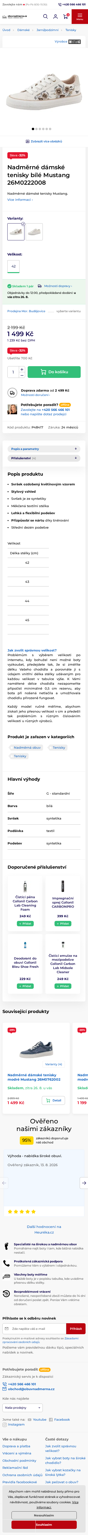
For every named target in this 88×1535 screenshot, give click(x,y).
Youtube (39, 1419)
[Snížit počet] (22, 375)
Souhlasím (44, 1524)
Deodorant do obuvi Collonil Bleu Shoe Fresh (25, 962)
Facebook (62, 1419)
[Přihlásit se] (55, 16)
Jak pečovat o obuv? (61, 1482)
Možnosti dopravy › (58, 286)
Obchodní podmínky (19, 1460)
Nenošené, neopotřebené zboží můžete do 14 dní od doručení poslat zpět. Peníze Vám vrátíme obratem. (49, 1300)
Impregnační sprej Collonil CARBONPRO (63, 902)
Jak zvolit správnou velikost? (32, 650)
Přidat (26, 923)
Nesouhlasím (44, 1515)
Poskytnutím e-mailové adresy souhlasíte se (40, 1340)
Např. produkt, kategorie (33, 56)
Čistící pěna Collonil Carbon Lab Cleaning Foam (25, 903)
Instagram (16, 1424)
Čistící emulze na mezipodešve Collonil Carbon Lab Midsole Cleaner (63, 964)
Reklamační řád (15, 1468)
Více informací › (20, 200)
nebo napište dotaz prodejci (43, 414)
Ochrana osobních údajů (22, 1475)
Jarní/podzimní (47, 30)
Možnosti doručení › (35, 395)
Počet (13, 372)
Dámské (23, 30)
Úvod (6, 30)
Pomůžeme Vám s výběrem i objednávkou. (45, 1265)
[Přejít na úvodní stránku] (14, 16)
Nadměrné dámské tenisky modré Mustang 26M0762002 (34, 1077)
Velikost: (14, 254)
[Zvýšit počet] (22, 369)
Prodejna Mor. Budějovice (26, 311)
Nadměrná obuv (27, 747)
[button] (46, 16)
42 (13, 266)
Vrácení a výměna (16, 1453)
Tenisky (71, 30)
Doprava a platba (16, 1446)
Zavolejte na (45, 410)
